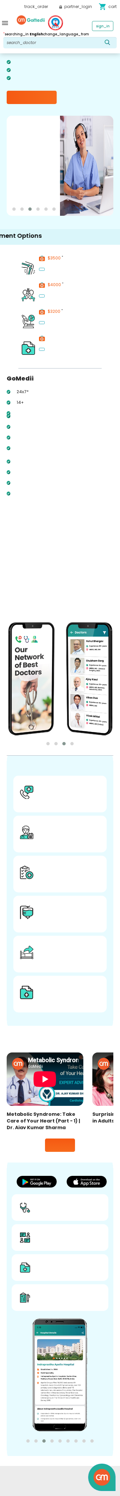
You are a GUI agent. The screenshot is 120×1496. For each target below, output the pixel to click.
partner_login (77, 6)
